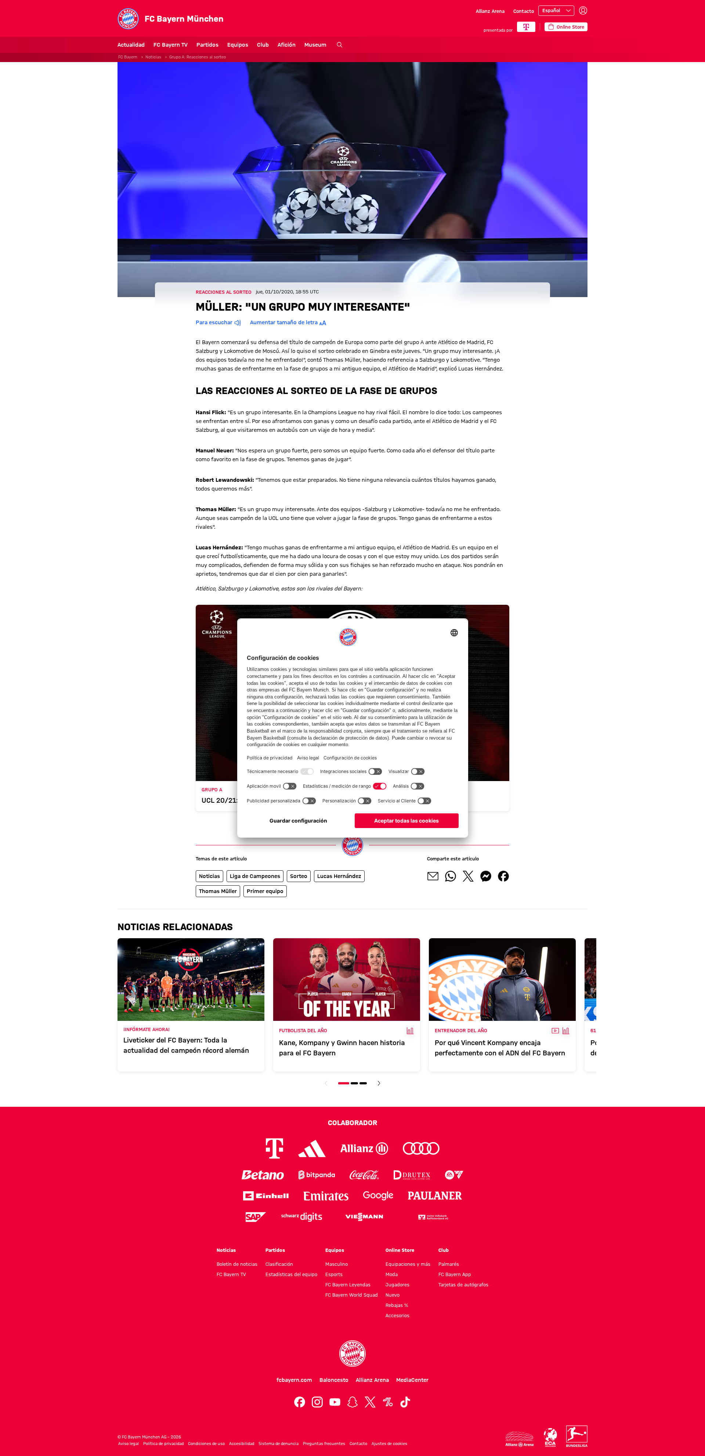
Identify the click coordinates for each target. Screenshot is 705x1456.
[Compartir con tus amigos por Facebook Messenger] (486, 876)
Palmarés (448, 1264)
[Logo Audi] (421, 1148)
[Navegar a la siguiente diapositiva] (379, 1083)
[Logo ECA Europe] (550, 1437)
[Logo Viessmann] (364, 1217)
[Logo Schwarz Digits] (301, 1217)
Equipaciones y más (408, 1264)
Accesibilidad (241, 1443)
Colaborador (352, 1122)
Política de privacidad (163, 1443)
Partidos (207, 45)
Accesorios (397, 1315)
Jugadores (397, 1284)
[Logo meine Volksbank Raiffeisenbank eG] (432, 1217)
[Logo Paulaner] (435, 1196)
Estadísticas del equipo (291, 1274)
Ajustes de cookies (389, 1443)
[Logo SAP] (256, 1217)
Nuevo (393, 1294)
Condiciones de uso (206, 1443)
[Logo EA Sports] (454, 1174)
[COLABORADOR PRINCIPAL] (526, 27)
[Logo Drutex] (412, 1174)
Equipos (237, 45)
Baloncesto (333, 1380)
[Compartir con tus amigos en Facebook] (503, 876)
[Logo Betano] (263, 1174)
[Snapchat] (352, 1402)
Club (263, 45)
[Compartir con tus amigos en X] (468, 876)
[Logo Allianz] (364, 1148)
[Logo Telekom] (274, 1148)
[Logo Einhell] (266, 1195)
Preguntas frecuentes (324, 1443)
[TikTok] (405, 1402)
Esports (334, 1274)
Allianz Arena (490, 11)
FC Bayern (127, 57)
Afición (287, 45)
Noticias (153, 57)
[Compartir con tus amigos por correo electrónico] (433, 876)
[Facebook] (300, 1402)
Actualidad (131, 45)
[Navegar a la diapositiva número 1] (343, 1083)
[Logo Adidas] (312, 1148)
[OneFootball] (388, 1402)
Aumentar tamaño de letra (284, 322)
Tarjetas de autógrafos (463, 1284)
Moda (392, 1274)
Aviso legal (128, 1443)
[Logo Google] (378, 1195)
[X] (370, 1402)
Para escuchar (214, 322)
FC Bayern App (454, 1274)
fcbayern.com (294, 1380)
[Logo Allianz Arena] (520, 1439)
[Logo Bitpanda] (317, 1174)
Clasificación (279, 1264)
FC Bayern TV (170, 45)
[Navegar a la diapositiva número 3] (363, 1083)
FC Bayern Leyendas (347, 1284)
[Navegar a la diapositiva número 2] (354, 1083)
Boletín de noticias (237, 1264)
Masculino (336, 1264)
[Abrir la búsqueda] (339, 44)
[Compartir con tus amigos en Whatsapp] (450, 876)
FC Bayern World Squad (351, 1294)
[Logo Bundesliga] (577, 1436)
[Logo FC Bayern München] (352, 1353)
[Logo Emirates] (325, 1195)
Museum (315, 45)
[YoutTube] (335, 1402)
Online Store (400, 1250)
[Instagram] (317, 1402)
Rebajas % (397, 1305)
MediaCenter (412, 1380)
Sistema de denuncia (278, 1443)
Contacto (523, 11)
